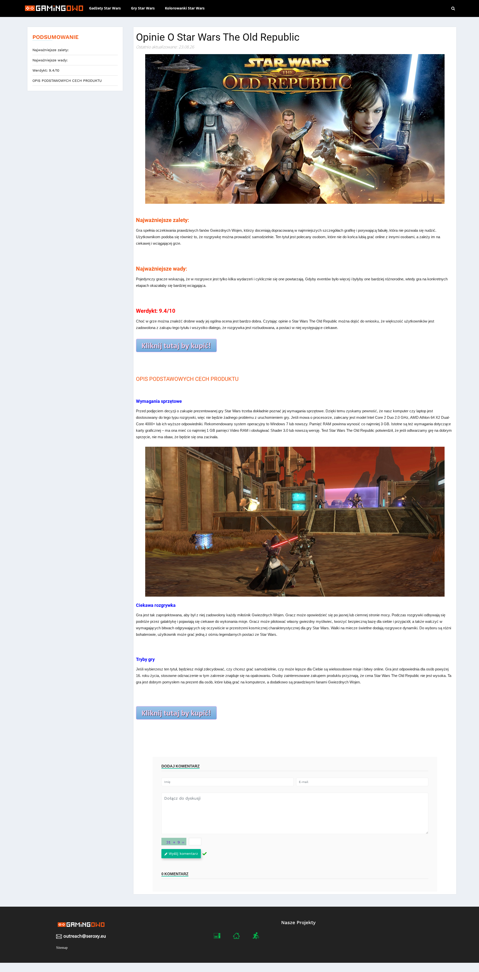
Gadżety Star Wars (105, 8)
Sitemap (62, 948)
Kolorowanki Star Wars (185, 8)
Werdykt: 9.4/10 (45, 70)
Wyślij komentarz (183, 854)
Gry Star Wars (143, 8)
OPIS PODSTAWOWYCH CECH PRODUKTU (67, 81)
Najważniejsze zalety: (50, 50)
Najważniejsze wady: (50, 60)
